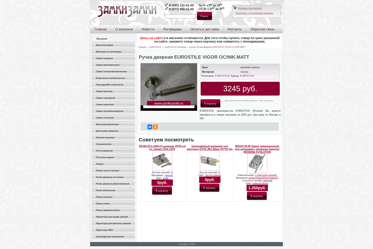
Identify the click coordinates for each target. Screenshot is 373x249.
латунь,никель (213, 175)
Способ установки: (252, 180)
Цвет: (159, 178)
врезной (267, 180)
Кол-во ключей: (161, 172)
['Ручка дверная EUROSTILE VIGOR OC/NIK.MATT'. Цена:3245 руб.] (168, 110)
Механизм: (242, 178)
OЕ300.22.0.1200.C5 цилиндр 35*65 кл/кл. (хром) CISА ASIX (162, 148)
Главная (142, 47)
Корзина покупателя (250, 8)
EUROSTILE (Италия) (175, 47)
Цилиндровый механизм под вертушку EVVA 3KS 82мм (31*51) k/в (210, 148)
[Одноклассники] (155, 126)
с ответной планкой (266, 175)
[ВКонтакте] (149, 126)
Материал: (158, 175)
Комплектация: (246, 175)
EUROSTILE (155, 47)
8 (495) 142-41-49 (181, 5)
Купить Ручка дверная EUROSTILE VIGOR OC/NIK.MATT (217, 47)
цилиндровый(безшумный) (263, 178)
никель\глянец (260, 183)
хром (165, 178)
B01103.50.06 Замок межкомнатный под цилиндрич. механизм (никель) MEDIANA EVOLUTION (257, 149)
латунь (169, 175)
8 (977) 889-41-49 (181, 9)
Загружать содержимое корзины (254, 13)
